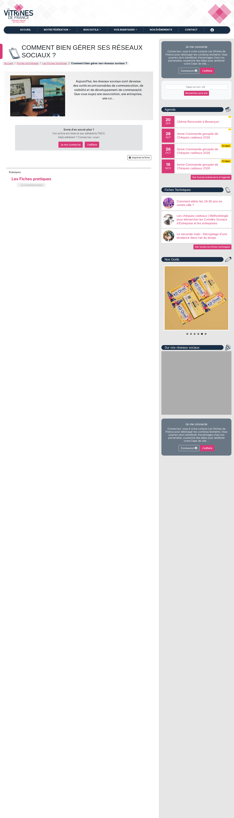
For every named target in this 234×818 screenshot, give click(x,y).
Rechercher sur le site (196, 93)
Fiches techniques (28, 63)
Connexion (188, 70)
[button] (57, 30)
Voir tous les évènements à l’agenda (211, 177)
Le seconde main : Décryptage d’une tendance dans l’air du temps (202, 235)
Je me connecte (70, 144)
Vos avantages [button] (124, 29)
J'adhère (92, 144)
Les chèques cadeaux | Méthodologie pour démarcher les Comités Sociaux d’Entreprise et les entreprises (202, 219)
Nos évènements (161, 29)
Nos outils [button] (91, 29)
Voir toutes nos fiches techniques (212, 246)
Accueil (25, 29)
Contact (191, 29)
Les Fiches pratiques (54, 63)
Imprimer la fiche (141, 157)
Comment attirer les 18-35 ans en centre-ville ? (199, 203)
